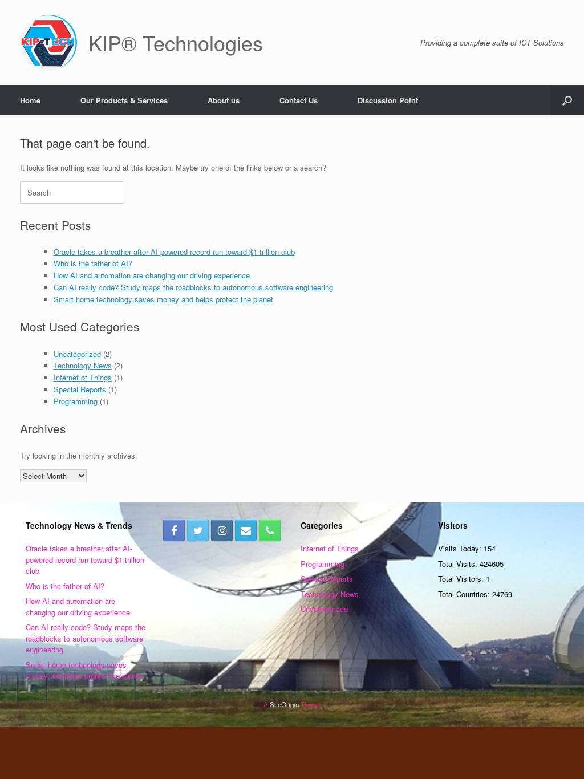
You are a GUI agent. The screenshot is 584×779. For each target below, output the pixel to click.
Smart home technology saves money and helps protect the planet (163, 299)
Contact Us (298, 100)
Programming (76, 401)
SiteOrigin (284, 704)
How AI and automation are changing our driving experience (152, 275)
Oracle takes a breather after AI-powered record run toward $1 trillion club (174, 251)
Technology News (83, 365)
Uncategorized (77, 353)
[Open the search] (567, 100)
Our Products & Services (124, 100)
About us (224, 100)
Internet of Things (83, 377)
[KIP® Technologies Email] (246, 530)
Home (30, 100)
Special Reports (80, 389)
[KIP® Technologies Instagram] (222, 530)
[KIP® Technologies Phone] (270, 530)
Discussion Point (388, 100)
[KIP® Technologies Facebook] (174, 530)
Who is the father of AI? (93, 263)
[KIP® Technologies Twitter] (198, 530)
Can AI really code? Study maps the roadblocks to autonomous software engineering (193, 287)
